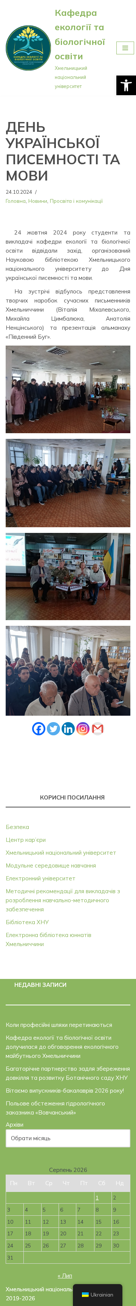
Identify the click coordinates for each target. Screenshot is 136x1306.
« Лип (65, 1275)
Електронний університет (41, 878)
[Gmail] (97, 728)
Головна (16, 201)
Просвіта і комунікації (76, 201)
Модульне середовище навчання (51, 865)
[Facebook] (38, 728)
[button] (126, 85)
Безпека (17, 827)
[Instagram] (83, 728)
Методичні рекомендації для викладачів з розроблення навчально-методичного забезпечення (63, 900)
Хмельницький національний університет (61, 852)
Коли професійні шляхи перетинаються (59, 1024)
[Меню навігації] (125, 48)
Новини (37, 201)
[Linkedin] (68, 728)
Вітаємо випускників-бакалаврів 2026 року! (65, 1090)
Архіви (14, 1124)
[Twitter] (53, 728)
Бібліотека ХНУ (27, 922)
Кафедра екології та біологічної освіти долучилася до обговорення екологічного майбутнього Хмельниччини (62, 1046)
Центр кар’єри (26, 839)
